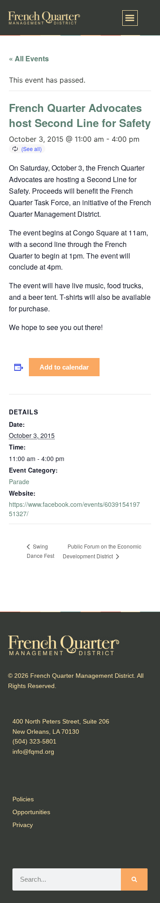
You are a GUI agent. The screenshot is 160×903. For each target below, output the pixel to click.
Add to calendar (64, 367)
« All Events (29, 58)
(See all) (31, 148)
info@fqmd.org (33, 751)
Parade (19, 481)
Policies (23, 799)
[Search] (134, 879)
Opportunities (31, 811)
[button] (130, 18)
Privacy (22, 824)
